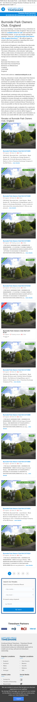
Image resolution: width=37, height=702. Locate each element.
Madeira (24, 663)
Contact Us (6, 679)
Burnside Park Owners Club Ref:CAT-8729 (16, 286)
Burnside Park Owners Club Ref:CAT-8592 (16, 370)
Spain (5, 668)
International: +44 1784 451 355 (27, 15)
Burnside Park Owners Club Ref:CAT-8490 (16, 415)
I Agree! (18, 699)
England (5, 661)
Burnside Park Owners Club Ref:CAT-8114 (16, 553)
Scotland (6, 663)
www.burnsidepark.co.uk (23, 74)
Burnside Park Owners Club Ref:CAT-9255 (16, 151)
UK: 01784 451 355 (11, 15)
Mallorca (24, 668)
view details (16, 163)
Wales (5, 665)
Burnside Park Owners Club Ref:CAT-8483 (16, 461)
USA (23, 670)
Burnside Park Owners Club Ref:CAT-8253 (16, 508)
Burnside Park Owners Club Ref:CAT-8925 (16, 241)
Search (19, 609)
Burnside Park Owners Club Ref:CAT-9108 (16, 196)
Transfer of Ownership (9, 681)
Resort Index (7, 684)
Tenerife (24, 665)
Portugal (5, 670)
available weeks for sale (15, 32)
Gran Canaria (25, 661)
